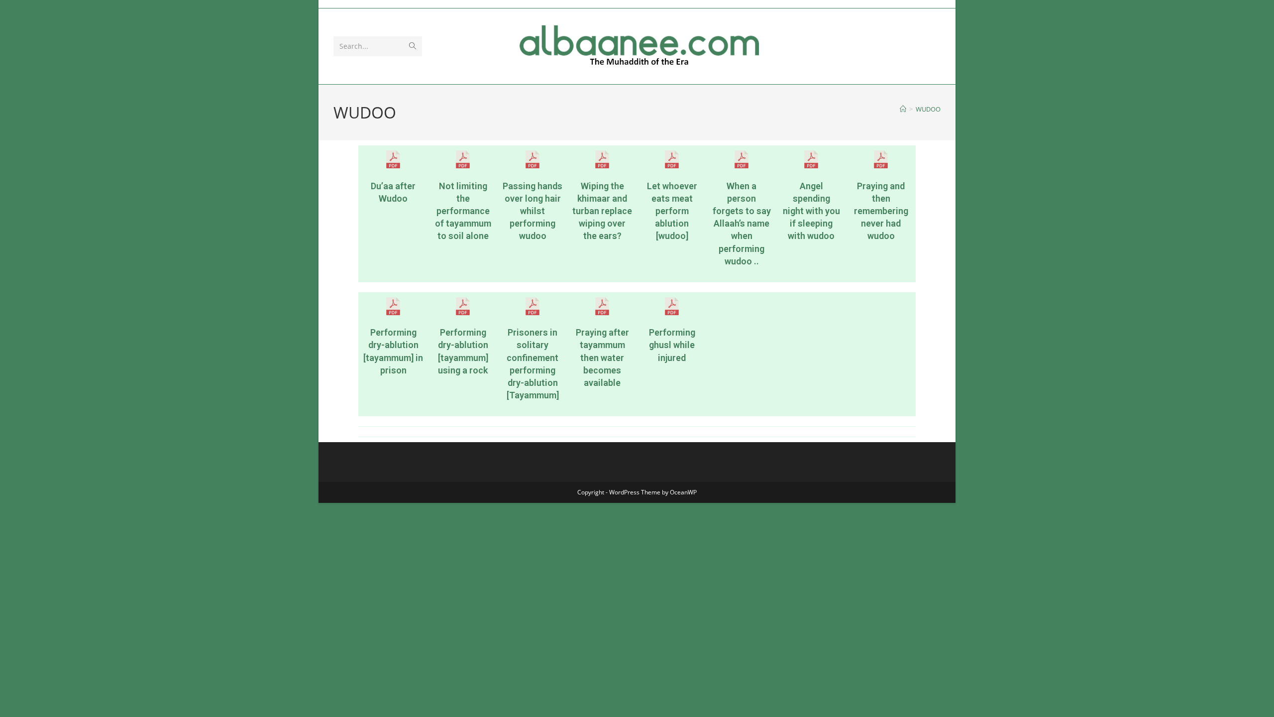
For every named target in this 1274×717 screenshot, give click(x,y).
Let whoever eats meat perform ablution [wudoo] (672, 211)
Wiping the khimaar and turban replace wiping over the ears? (602, 211)
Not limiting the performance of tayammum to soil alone (463, 211)
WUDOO (928, 109)
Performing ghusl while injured (672, 344)
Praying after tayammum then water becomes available (602, 357)
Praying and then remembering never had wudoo (881, 211)
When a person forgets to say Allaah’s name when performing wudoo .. (742, 223)
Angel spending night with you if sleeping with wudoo (811, 211)
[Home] (903, 109)
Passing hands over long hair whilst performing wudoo (532, 211)
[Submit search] (412, 46)
